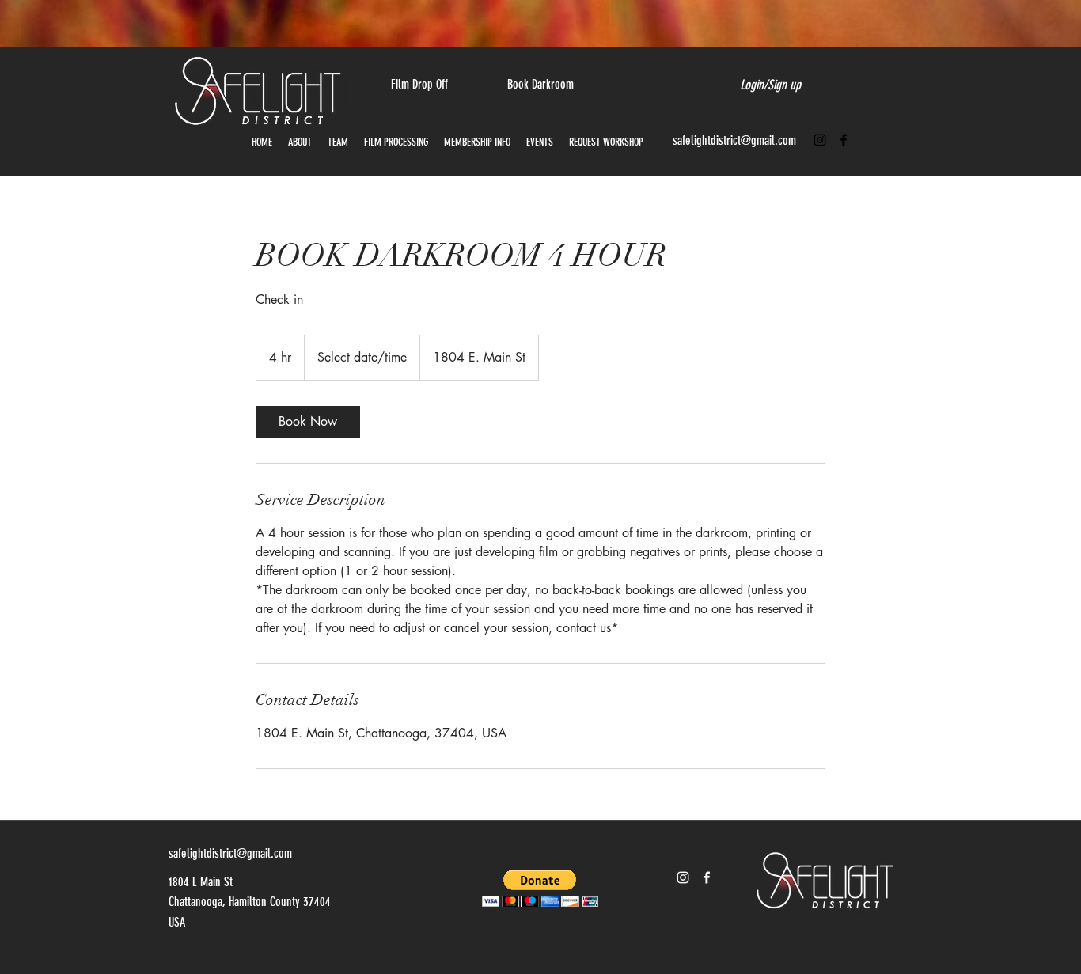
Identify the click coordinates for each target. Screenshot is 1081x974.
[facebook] (844, 140)
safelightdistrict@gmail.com (734, 140)
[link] (308, 422)
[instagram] (820, 140)
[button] (878, 133)
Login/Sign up (770, 85)
